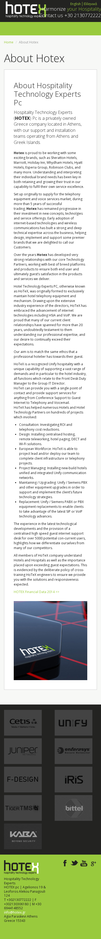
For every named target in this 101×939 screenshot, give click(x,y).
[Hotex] (25, 9)
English (75, 4)
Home (8, 42)
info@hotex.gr (15, 912)
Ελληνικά (90, 4)
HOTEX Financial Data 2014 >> (36, 592)
